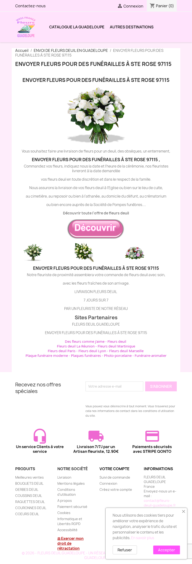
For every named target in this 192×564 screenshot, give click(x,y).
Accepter (166, 550)
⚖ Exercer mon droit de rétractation (70, 543)
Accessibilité (67, 530)
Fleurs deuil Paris (61, 350)
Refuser (125, 550)
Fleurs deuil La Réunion (76, 346)
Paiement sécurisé (72, 506)
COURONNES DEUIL (30, 508)
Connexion (108, 483)
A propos (64, 500)
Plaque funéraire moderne (47, 355)
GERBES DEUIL (26, 489)
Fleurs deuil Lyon (92, 350)
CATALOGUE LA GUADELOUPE (76, 27)
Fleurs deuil (116, 341)
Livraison (64, 477)
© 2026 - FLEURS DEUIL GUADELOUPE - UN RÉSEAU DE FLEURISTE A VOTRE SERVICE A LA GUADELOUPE (96, 555)
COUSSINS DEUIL (28, 495)
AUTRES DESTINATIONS (132, 27)
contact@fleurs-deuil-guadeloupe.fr (160, 502)
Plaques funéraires (86, 355)
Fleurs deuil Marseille (126, 350)
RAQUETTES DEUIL (30, 501)
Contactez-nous (30, 5)
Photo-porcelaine (118, 355)
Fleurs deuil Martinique (116, 346)
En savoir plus (142, 537)
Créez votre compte (116, 489)
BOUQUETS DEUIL (29, 483)
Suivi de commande (115, 477)
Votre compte (114, 468)
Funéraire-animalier (150, 355)
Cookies (63, 513)
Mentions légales (71, 483)
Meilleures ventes (29, 477)
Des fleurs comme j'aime (84, 341)
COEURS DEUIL (27, 514)
